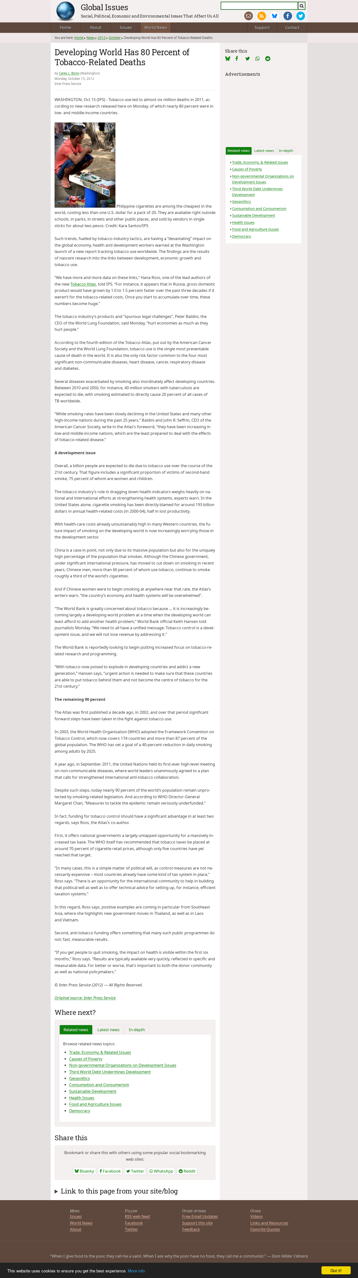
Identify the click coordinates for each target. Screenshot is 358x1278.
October (115, 38)
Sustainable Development (92, 1091)
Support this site (197, 1223)
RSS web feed (137, 1216)
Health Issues (81, 1098)
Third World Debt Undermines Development (110, 1071)
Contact (292, 27)
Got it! (336, 1270)
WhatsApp (163, 1171)
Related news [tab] (76, 1029)
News (90, 38)
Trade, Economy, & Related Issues (100, 1052)
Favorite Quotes (265, 1229)
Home (65, 27)
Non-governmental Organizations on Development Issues (122, 1065)
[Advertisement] (263, 108)
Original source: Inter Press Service (85, 997)
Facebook (111, 1171)
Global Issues (104, 7)
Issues (126, 27)
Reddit (189, 1171)
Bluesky (86, 1171)
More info (136, 1271)
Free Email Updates (200, 1216)
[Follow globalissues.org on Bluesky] (274, 15)
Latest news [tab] (108, 1029)
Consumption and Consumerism (99, 1084)
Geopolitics (79, 1078)
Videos (256, 1216)
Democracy (79, 1110)
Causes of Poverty (85, 1059)
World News (155, 27)
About (95, 27)
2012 (101, 38)
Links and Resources (269, 1223)
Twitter (137, 1171)
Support (262, 27)
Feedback (191, 1229)
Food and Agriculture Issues (95, 1104)
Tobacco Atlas (83, 284)
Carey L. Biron (69, 73)
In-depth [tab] (137, 1029)
